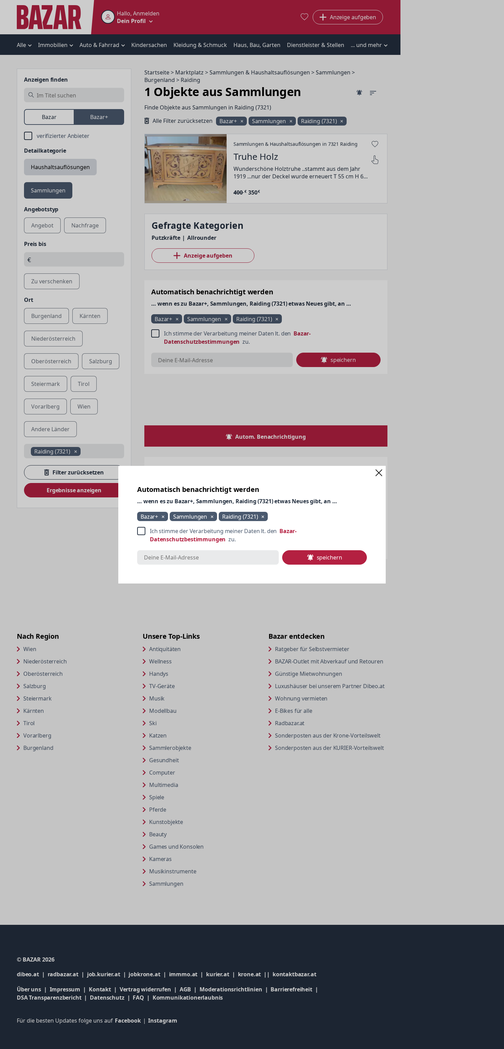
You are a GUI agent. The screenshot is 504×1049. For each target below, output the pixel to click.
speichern (329, 557)
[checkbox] (252, 535)
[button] (378, 472)
